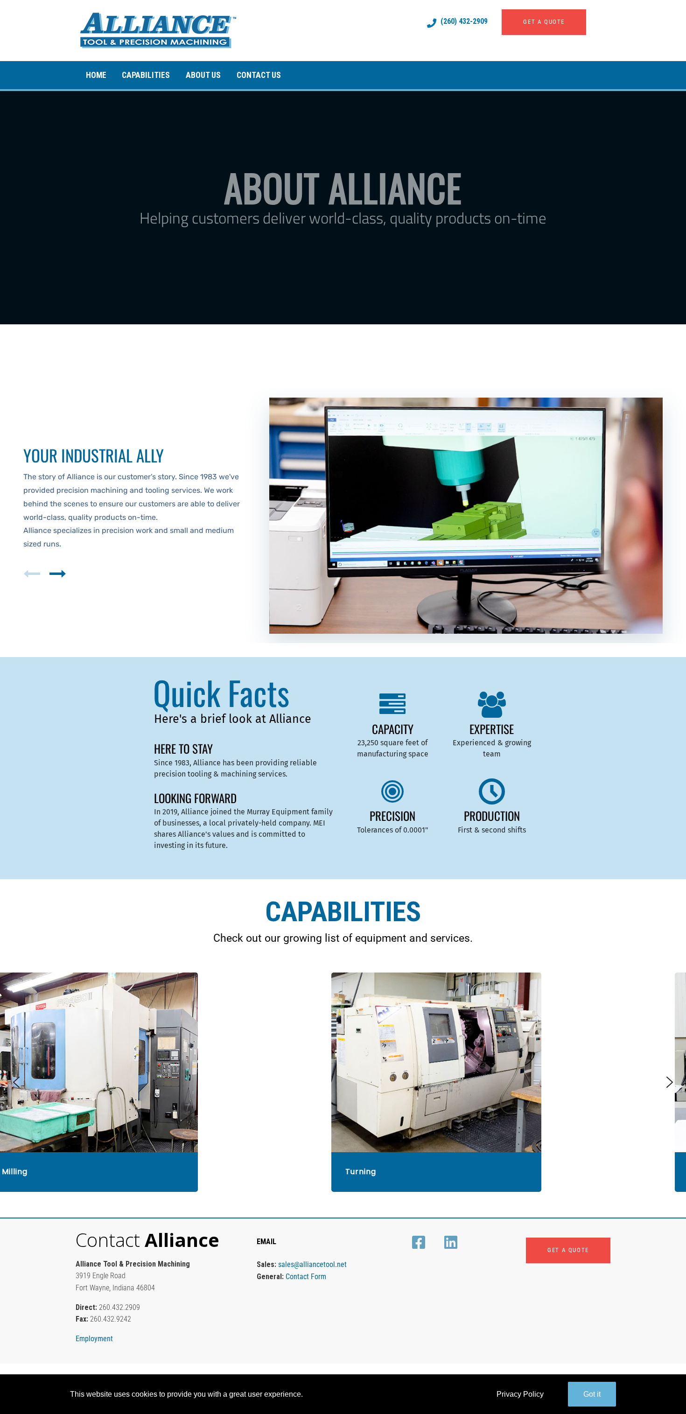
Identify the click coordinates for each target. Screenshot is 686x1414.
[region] (343, 207)
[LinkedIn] (452, 1242)
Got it (592, 1394)
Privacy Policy (520, 1394)
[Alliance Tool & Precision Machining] (222, 30)
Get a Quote (544, 21)
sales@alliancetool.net (312, 1264)
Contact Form (306, 1276)
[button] (34, 573)
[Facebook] (420, 1242)
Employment (94, 1338)
